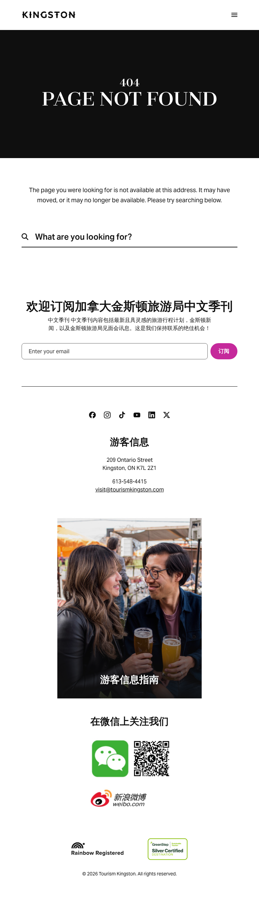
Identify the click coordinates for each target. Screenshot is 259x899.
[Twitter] (167, 415)
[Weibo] (129, 798)
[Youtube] (137, 415)
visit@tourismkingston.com (129, 489)
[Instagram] (107, 415)
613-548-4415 (129, 481)
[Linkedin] (152, 415)
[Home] (49, 14)
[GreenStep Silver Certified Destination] (167, 849)
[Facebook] (92, 415)
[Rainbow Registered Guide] (97, 849)
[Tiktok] (122, 415)
